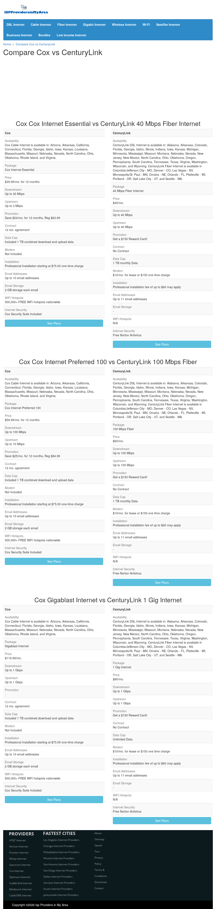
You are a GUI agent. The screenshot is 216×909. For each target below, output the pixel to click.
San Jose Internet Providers (59, 883)
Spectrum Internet (20, 865)
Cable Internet (41, 24)
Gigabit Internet (94, 24)
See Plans (54, 323)
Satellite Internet (168, 24)
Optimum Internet (19, 877)
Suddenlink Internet (20, 883)
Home (7, 44)
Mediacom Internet (20, 889)
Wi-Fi (146, 24)
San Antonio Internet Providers (61, 864)
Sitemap (99, 839)
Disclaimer (100, 882)
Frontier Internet (18, 852)
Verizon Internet (18, 846)
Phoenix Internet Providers (58, 858)
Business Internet (19, 35)
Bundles (44, 35)
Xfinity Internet (17, 858)
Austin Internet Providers (58, 889)
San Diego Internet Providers (60, 870)
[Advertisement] (108, 86)
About (97, 833)
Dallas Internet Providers (58, 876)
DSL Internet (15, 24)
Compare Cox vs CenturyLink (35, 44)
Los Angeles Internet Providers (61, 840)
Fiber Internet (67, 24)
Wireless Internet (124, 24)
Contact (99, 888)
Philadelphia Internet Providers (61, 852)
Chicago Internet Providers (59, 846)
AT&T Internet (17, 840)
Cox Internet (16, 871)
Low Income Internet (71, 35)
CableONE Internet (20, 895)
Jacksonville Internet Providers (61, 895)
